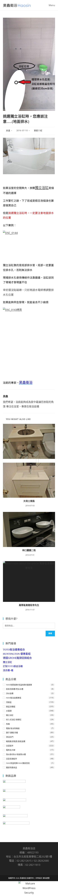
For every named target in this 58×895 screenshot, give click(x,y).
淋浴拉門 (9, 737)
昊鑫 (8, 130)
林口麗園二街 (29, 550)
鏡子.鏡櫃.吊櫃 (12, 732)
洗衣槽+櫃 (8, 670)
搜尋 (50, 633)
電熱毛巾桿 (10, 750)
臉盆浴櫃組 (10, 706)
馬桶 (8, 724)
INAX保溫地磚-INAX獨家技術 (18, 763)
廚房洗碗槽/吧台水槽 (14, 689)
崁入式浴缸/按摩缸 (13, 719)
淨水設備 (9, 693)
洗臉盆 (9, 702)
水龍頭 (9, 710)
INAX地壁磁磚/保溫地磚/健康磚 (19, 684)
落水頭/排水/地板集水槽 (16, 754)
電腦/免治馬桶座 (13, 728)
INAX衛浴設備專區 (13, 697)
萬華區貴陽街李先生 (29, 605)
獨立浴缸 (42, 187)
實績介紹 (38, 130)
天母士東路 (29, 501)
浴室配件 (9, 745)
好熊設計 (39, 878)
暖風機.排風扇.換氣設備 (15, 741)
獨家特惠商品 (11, 767)
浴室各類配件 (11, 758)
